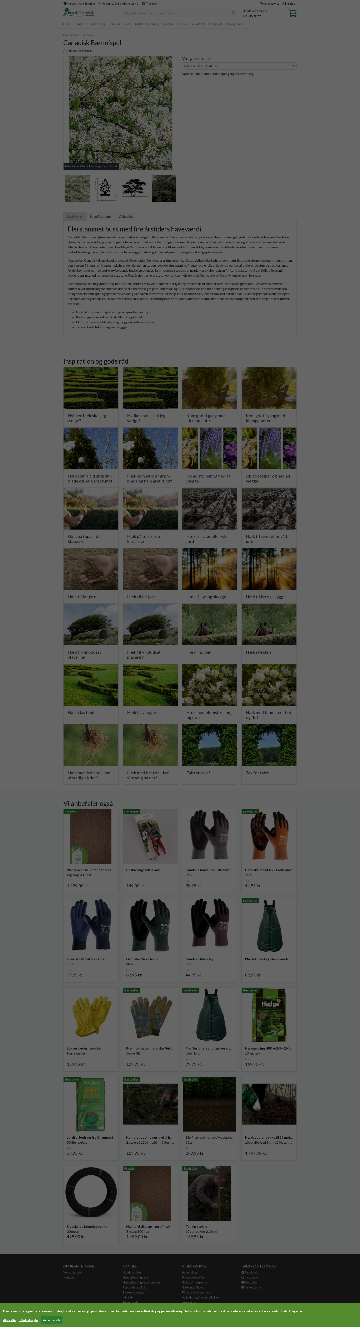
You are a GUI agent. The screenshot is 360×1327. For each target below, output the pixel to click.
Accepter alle (51, 1320)
